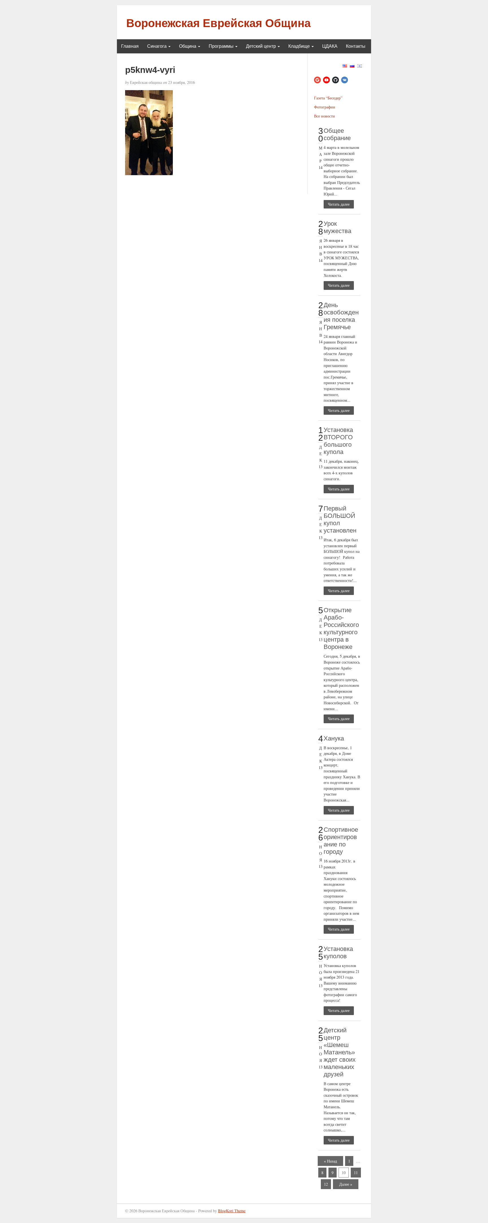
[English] (345, 65)
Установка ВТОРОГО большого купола (338, 440)
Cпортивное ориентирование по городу (341, 840)
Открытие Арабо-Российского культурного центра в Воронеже (341, 628)
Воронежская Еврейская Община (218, 23)
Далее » (345, 1184)
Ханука (334, 738)
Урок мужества (337, 227)
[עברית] (359, 65)
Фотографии (324, 107)
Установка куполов (338, 952)
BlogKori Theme (231, 1210)
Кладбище (299, 46)
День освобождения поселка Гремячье (341, 316)
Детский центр (261, 46)
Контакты (355, 46)
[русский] (352, 65)
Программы (222, 46)
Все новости (324, 116)
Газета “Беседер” (328, 98)
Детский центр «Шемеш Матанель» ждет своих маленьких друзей (340, 1052)
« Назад (330, 1161)
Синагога (157, 46)
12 (326, 1184)
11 (356, 1172)
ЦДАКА (329, 46)
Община (188, 46)
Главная (130, 46)
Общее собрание (337, 134)
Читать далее (339, 204)
